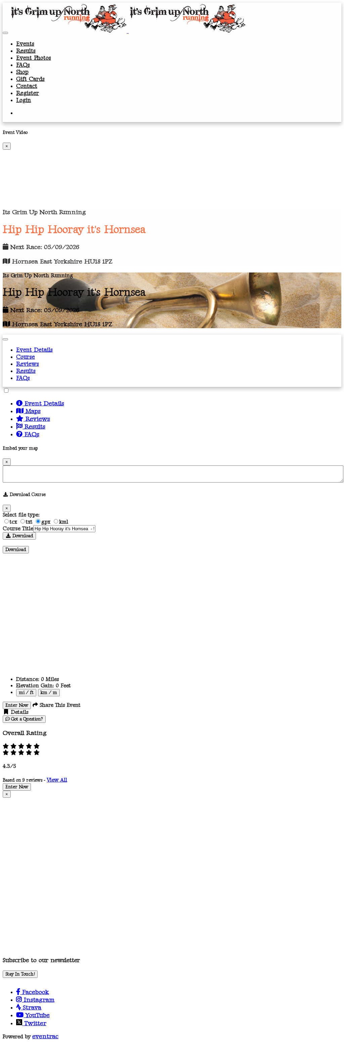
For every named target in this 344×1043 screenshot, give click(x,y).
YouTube (37, 1015)
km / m (49, 692)
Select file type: (21, 515)
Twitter (34, 1023)
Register (27, 93)
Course (25, 356)
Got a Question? (26, 719)
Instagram (38, 1000)
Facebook (34, 992)
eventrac (45, 1036)
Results (26, 50)
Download (22, 536)
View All (57, 780)
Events (25, 43)
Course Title (18, 529)
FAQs (23, 64)
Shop (22, 72)
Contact (26, 86)
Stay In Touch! (20, 974)
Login (23, 100)
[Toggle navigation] (5, 33)
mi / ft (26, 692)
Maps (32, 411)
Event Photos (33, 57)
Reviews (27, 363)
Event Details (34, 349)
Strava (31, 1007)
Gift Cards (30, 79)
